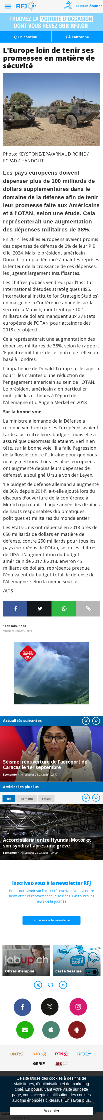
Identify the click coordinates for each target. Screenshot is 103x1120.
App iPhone (51, 1030)
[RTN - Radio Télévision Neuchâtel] (62, 1054)
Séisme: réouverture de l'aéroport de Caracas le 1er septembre (45, 764)
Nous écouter (91, 6)
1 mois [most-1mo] (46, 798)
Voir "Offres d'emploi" (26, 960)
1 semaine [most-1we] (26, 798)
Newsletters (25, 1030)
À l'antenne (78, 37)
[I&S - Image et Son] (62, 1063)
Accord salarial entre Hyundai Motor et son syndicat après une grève (47, 842)
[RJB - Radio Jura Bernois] (39, 1054)
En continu (27, 37)
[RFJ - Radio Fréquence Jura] (84, 1054)
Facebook (22, 1007)
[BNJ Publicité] (17, 1054)
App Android (77, 1030)
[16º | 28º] (68, 0)
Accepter (51, 1111)
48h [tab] (8, 798)
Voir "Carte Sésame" (76, 960)
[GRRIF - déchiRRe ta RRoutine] (39, 1063)
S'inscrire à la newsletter (51, 920)
